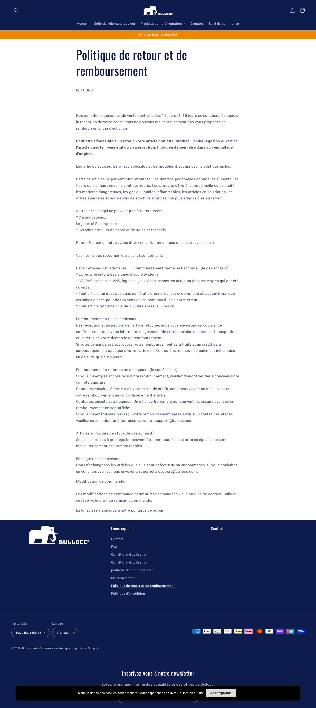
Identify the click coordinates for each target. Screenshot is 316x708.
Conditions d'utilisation (129, 554)
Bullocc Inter (30, 648)
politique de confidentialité (132, 570)
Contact (117, 539)
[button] (16, 10)
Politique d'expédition (128, 594)
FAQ (114, 547)
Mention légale (122, 578)
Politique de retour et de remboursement (143, 586)
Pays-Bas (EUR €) (28, 632)
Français (63, 632)
